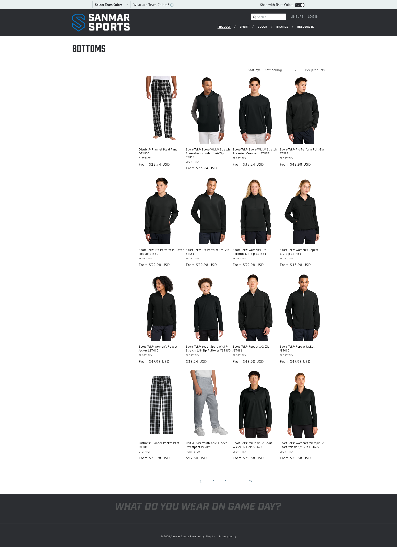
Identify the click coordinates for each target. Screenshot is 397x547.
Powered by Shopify (202, 536)
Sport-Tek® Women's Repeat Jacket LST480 (158, 348)
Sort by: (254, 70)
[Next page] (263, 481)
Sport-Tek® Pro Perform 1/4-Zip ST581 (208, 252)
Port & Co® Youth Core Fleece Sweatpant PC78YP (207, 445)
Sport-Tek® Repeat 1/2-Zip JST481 (251, 348)
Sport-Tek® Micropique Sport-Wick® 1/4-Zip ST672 (253, 445)
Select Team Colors (109, 5)
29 (250, 481)
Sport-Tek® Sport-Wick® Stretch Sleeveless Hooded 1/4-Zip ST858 (208, 153)
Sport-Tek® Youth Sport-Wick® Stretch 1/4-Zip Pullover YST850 (208, 348)
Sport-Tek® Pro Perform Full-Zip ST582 (302, 151)
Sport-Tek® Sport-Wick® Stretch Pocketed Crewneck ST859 (255, 151)
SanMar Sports (180, 536)
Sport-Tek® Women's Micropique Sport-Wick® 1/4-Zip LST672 (302, 445)
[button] (226, 27)
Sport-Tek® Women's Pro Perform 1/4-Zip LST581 (249, 252)
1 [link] (201, 481)
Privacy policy (227, 536)
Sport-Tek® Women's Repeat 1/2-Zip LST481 (299, 252)
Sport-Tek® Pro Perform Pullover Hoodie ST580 (161, 252)
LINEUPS (296, 16)
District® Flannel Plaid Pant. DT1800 (158, 151)
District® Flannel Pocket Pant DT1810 (159, 445)
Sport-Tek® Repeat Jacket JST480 (297, 348)
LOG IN (313, 17)
